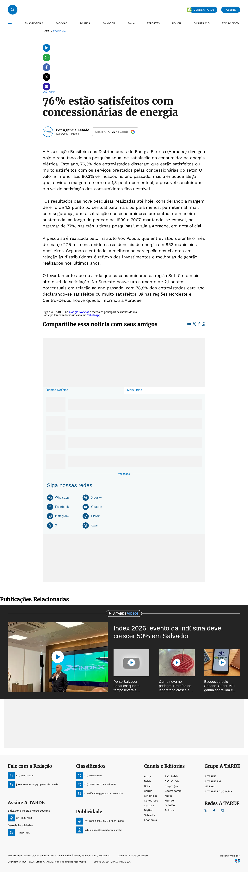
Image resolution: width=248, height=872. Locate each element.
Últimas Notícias (57, 390)
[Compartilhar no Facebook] (46, 67)
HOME (46, 31)
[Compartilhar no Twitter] (46, 77)
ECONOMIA (59, 31)
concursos (151, 800)
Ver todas (124, 473)
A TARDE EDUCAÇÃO (218, 791)
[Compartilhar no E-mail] (46, 86)
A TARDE (210, 776)
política (170, 810)
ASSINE (231, 9)
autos (148, 776)
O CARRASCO (201, 23)
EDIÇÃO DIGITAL (231, 23)
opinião (170, 805)
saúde (148, 790)
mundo (169, 800)
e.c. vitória (172, 781)
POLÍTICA (85, 23)
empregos (171, 786)
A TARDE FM (212, 781)
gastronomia (173, 790)
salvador (149, 815)
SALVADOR (109, 23)
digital (148, 810)
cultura (149, 805)
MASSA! (209, 786)
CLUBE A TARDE (204, 9)
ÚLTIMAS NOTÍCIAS (32, 23)
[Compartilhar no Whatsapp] (46, 57)
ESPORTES (153, 23)
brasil (147, 786)
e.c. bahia (171, 776)
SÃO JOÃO (61, 23)
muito (168, 795)
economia (150, 819)
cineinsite (150, 795)
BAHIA (131, 23)
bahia (147, 781)
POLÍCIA (176, 23)
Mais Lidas (134, 390)
